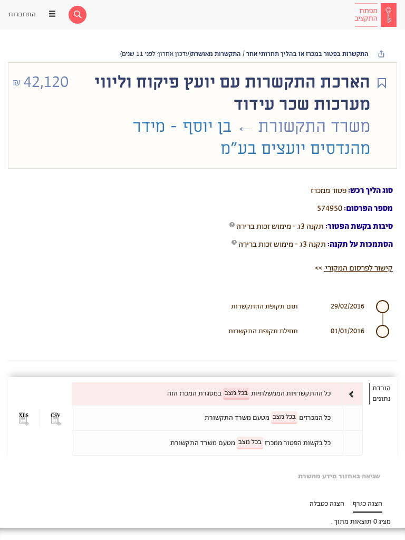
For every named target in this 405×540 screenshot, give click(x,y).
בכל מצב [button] (236, 393)
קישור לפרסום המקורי (358, 268)
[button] (56, 419)
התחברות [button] (22, 14)
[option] (217, 393)
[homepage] (375, 14)
